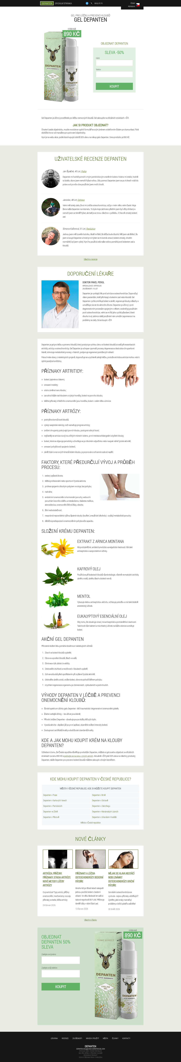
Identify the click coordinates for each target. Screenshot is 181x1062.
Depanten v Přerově (51, 817)
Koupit (114, 86)
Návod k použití (92, 1038)
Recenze (65, 1038)
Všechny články (90, 919)
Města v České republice (91, 822)
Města (105, 1038)
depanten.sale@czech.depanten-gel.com (90, 1049)
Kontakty (126, 1038)
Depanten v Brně (99, 795)
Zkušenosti (77, 1038)
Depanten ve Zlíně (50, 811)
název (98, 58)
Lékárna (54, 1038)
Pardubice (90, 228)
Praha (83, 171)
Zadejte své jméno (48, 954)
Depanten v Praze (50, 795)
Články (115, 1038)
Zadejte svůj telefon (49, 968)
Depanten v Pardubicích (52, 806)
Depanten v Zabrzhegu (101, 806)
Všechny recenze (90, 259)
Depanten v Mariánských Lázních (105, 811)
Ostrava (81, 199)
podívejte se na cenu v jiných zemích (78, 756)
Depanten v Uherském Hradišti (104, 817)
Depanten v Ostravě (100, 800)
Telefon (98, 69)
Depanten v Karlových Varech (55, 800)
